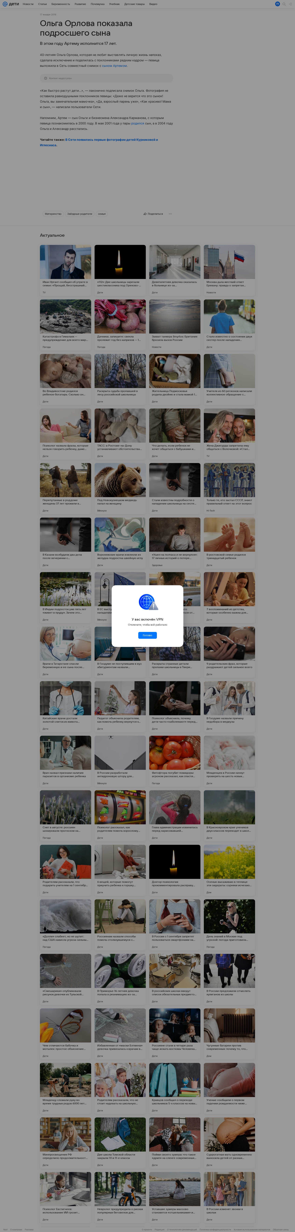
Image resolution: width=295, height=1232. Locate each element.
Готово (147, 635)
